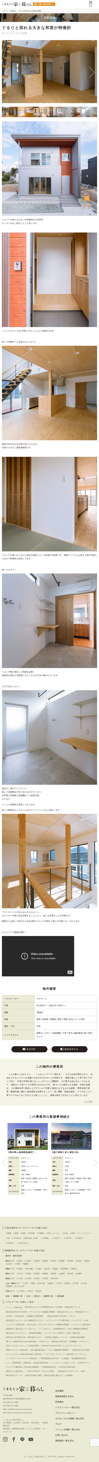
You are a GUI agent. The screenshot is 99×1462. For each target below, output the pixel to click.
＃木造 (65, 1233)
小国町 (39, 1269)
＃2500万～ (10, 1243)
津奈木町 (54, 1278)
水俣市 (37, 1278)
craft (86, 1320)
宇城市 (28, 1274)
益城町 (62, 1274)
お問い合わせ (61, 1435)
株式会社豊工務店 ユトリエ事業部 (59, 1375)
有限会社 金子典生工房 (16, 1337)
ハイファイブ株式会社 (81, 1325)
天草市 (30, 1291)
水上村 (59, 1283)
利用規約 (59, 1402)
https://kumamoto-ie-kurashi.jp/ (19, 1413)
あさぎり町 (19, 1286)
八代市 (20, 1278)
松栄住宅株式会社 (41, 1363)
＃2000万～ (79, 1238)
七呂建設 (65, 1358)
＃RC (8, 1238)
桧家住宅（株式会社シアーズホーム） (22, 1329)
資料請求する (71, 1049)
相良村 (67, 1283)
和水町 (53, 1261)
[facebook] (13, 1439)
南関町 (45, 1261)
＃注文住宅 (16, 1238)
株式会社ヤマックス (15, 1375)
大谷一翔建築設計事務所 (78, 1329)
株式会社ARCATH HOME (17, 1312)
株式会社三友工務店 (81, 1350)
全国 (7, 1296)
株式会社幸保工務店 (34, 1375)
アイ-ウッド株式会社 (14, 1307)
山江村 (84, 1283)
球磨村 (9, 1286)
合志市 (9, 1264)
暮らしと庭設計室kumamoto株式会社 (22, 1341)
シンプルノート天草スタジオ (63, 1363)
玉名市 (28, 1261)
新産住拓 (27, 1363)
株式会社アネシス (72, 1307)
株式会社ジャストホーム (16, 1333)
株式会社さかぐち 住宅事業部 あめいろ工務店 (44, 1307)
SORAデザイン (84, 1363)
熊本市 (8, 1256)
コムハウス (77, 1320)
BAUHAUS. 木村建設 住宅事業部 (30, 1316)
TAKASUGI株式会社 (67, 1367)
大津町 (17, 1264)
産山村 (47, 1269)
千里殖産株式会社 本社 (49, 1358)
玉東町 (37, 1261)
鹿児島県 (60, 1296)
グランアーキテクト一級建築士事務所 (54, 1325)
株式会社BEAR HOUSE (57, 1316)
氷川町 (28, 1278)
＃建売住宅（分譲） (31, 1238)
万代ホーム (44, 1341)
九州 (28, 1296)
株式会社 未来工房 (59, 1341)
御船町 (45, 1274)
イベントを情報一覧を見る (67, 1429)
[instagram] (5, 1439)
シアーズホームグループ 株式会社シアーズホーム (65, 1354)
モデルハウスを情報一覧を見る (69, 1418)
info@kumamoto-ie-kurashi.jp (20, 1409)
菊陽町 (26, 1264)
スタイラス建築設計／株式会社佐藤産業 (23, 1367)
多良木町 (41, 1283)
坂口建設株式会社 (38, 1350)
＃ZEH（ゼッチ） (53, 1233)
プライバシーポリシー (65, 1413)
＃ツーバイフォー (84, 1233)
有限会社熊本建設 (78, 1337)
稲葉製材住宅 (59, 1329)
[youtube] (30, 1439)
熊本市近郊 (17, 1256)
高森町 (55, 1269)
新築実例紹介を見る (64, 1396)
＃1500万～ (68, 1238)
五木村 (76, 1283)
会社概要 (59, 1391)
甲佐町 (70, 1274)
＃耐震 (8, 1233)
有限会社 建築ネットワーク (57, 1337)
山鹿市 (79, 1261)
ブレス (72, 1316)
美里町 (37, 1274)
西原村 (74, 1269)
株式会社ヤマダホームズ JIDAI (72, 1371)
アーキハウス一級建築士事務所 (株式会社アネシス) (51, 1312)
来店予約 (31, 1049)
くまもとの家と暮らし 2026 (40, 1456)
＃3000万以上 (22, 1243)
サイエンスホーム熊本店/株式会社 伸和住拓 (24, 1354)
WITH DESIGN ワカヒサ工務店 (42, 1371)
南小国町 (29, 1269)
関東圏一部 (17, 1296)
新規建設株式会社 (79, 1358)
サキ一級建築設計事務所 (59, 1350)
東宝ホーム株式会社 (16, 1371)
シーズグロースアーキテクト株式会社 (22, 1358)
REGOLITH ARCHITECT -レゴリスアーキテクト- (62, 1346)
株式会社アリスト (83, 1312)
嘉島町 (53, 1274)
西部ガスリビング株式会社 (17, 1350)
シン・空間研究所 (14, 1363)
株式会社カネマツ (35, 1337)
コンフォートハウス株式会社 (58, 1320)
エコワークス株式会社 (16, 1325)
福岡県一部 (48, 1296)
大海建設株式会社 (49, 1367)
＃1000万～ (56, 1238)
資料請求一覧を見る (64, 1441)
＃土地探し (45, 1238)
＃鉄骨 (72, 1233)
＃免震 (15, 1233)
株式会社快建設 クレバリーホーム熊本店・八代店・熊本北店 (54, 1333)
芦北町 (45, 1278)
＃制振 (23, 1233)
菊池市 (87, 1261)
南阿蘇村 (64, 1269)
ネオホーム (84, 1341)
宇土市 (20, 1274)
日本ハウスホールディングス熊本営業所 (23, 1346)
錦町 (33, 1283)
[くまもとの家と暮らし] (17, 4)
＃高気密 (31, 1233)
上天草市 (21, 1291)
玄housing (32, 1325)
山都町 (79, 1274)
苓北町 (39, 1291)
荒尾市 (20, 1261)
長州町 (70, 1261)
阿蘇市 (20, 1269)
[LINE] (22, 1439)
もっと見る (89, 1101)
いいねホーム (45, 1329)
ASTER (10, 1316)
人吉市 (25, 1283)
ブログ (58, 1424)
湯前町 (50, 1283)
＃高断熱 (40, 1233)
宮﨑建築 (73, 1341)
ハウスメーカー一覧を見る (67, 1407)
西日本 (37, 1296)
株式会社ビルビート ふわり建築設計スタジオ (25, 1320)
